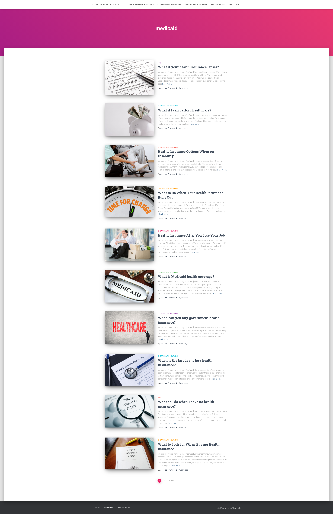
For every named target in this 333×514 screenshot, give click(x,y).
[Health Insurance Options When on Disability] (129, 161)
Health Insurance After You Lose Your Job (191, 235)
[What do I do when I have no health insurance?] (129, 411)
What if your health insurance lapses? (188, 67)
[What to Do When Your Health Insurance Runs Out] (129, 201)
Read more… (167, 84)
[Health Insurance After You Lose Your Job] (129, 245)
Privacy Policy (124, 508)
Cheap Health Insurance (168, 106)
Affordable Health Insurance (141, 4)
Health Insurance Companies (169, 4)
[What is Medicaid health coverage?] (129, 286)
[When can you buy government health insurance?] (129, 327)
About (97, 508)
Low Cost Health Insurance (196, 4)
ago (183, 88)
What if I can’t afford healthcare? (184, 110)
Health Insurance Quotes (221, 4)
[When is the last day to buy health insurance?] (129, 370)
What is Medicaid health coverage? (186, 276)
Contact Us (108, 508)
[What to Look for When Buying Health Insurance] (129, 453)
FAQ (237, 4)
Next (171, 481)
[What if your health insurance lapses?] (129, 77)
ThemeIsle (236, 508)
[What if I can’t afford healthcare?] (129, 119)
